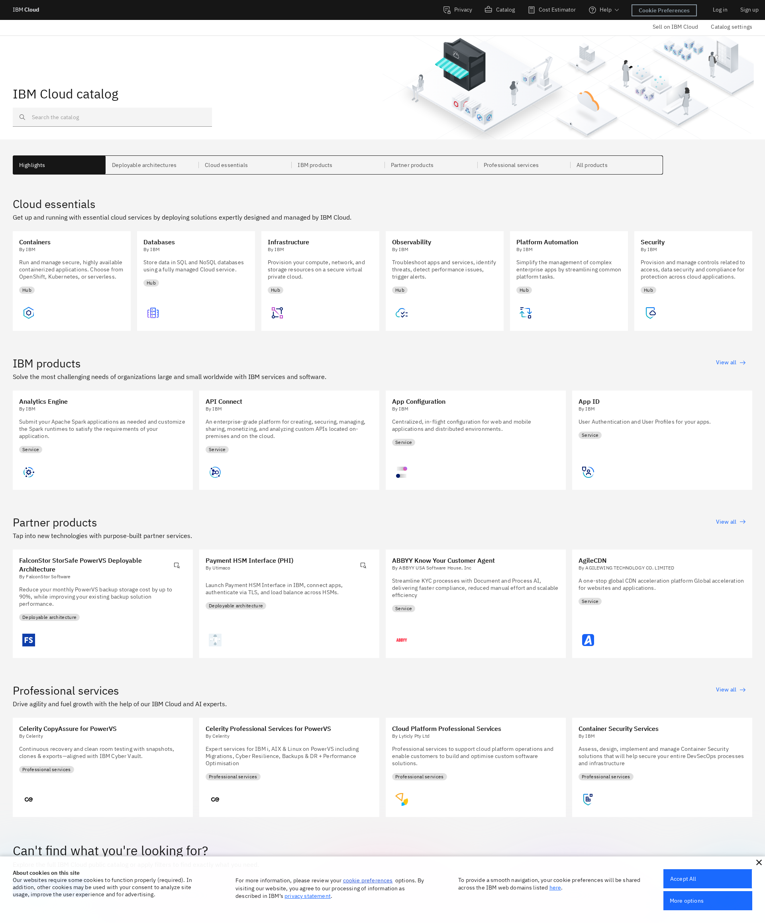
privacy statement (307, 895)
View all (726, 362)
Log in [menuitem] (720, 9)
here (555, 887)
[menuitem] (458, 10)
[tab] (59, 165)
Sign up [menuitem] (749, 9)
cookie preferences (368, 880)
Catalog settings (731, 26)
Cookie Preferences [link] (664, 10)
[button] (759, 862)
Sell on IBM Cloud (675, 26)
